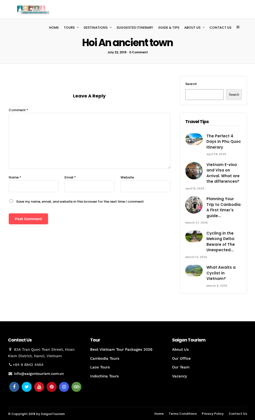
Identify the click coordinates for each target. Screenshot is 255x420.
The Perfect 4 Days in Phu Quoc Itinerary (223, 141)
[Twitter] (27, 387)
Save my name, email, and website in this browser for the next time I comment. (80, 201)
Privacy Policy (213, 414)
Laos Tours (100, 367)
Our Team (181, 367)
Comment (18, 110)
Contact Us (238, 414)
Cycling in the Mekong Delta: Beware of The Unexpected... (220, 242)
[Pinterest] (52, 387)
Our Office (181, 358)
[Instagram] (64, 387)
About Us (180, 349)
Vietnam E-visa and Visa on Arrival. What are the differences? (223, 173)
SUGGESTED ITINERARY (135, 27)
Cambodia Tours (104, 358)
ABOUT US (192, 27)
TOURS (69, 27)
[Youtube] (39, 387)
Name (15, 177)
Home (159, 414)
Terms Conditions (183, 414)
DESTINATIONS (96, 27)
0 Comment (138, 52)
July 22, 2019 (117, 52)
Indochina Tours (104, 376)
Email (70, 177)
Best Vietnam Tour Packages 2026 (121, 349)
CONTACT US (220, 27)
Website (127, 177)
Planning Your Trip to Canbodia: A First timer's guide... (223, 207)
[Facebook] (14, 387)
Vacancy (179, 376)
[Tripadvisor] (76, 387)
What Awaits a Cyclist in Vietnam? (221, 273)
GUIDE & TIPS (168, 27)
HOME (54, 27)
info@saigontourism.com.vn (39, 373)
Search (191, 84)
